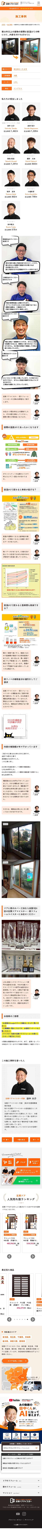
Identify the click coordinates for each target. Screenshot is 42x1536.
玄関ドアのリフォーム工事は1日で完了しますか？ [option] (18, 1458)
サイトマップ (29, 1520)
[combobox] (21, 1448)
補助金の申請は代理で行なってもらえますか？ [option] (17, 1463)
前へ (7, 1139)
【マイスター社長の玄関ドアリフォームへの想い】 (20, 1034)
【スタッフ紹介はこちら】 (11, 1036)
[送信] (36, 1448)
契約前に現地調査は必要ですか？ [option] (13, 1468)
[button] (9, 1256)
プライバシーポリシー (16, 1520)
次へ (34, 1139)
